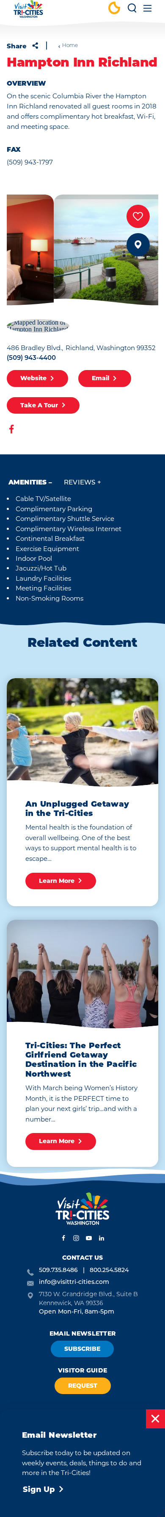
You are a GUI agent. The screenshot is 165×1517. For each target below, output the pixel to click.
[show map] (138, 244)
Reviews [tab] (79, 483)
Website (33, 378)
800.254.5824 (109, 1270)
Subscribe (82, 1349)
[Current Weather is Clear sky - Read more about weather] (114, 9)
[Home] (28, 13)
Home (70, 45)
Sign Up (39, 1489)
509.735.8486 (58, 1270)
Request (82, 1385)
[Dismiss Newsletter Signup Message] (155, 1418)
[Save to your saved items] (138, 216)
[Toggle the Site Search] (132, 11)
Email (100, 378)
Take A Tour (39, 405)
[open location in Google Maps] (38, 324)
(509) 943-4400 (31, 358)
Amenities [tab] (27, 483)
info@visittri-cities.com (74, 1282)
